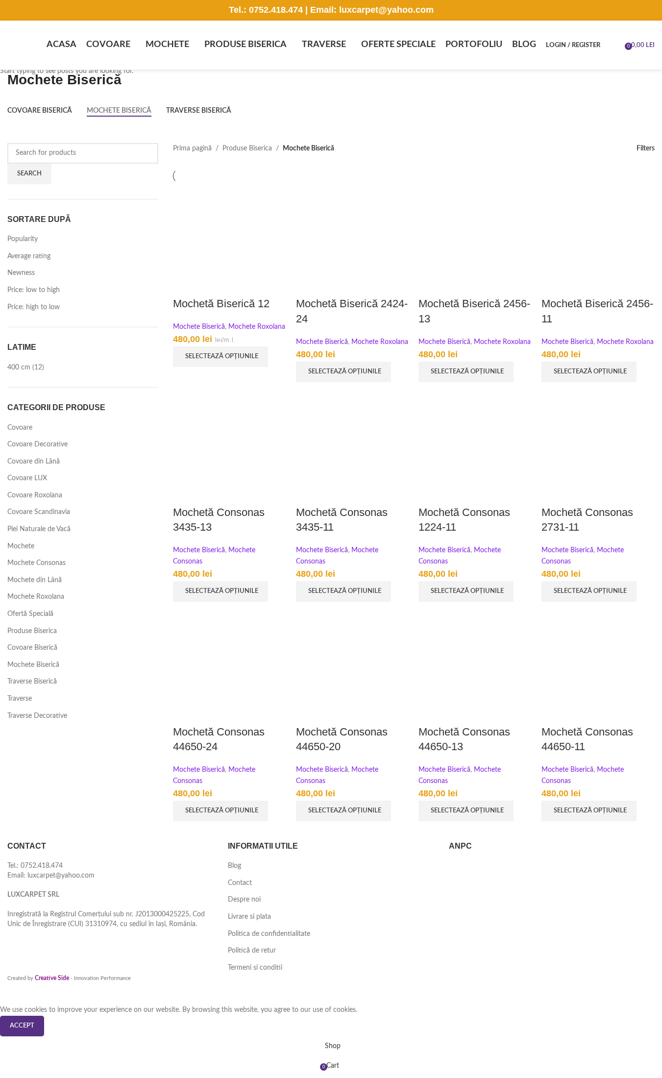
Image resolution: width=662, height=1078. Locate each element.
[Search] (614, 45)
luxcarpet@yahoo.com (386, 10)
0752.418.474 (276, 10)
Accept (22, 1026)
